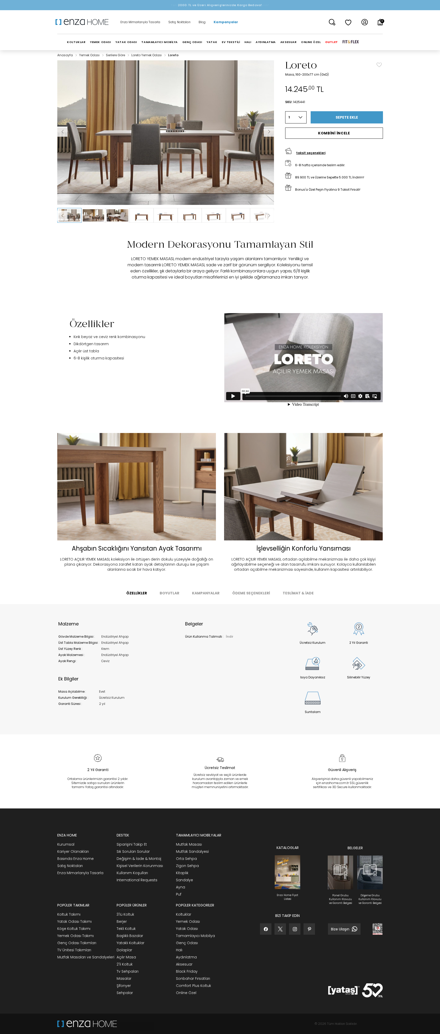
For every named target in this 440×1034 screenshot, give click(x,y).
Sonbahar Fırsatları (193, 978)
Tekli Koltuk (126, 928)
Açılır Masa (126, 957)
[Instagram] (294, 929)
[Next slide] (269, 216)
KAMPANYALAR (205, 593)
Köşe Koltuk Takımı (73, 928)
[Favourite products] (348, 22)
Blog (202, 22)
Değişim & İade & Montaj (139, 858)
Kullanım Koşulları (132, 872)
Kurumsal (65, 844)
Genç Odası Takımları (76, 942)
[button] (69, 215)
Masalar (124, 978)
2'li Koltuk (125, 964)
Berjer (122, 921)
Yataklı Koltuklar (130, 942)
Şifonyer (124, 985)
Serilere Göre (116, 55)
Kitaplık (182, 872)
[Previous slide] (62, 216)
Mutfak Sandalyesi (192, 851)
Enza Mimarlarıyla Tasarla (140, 22)
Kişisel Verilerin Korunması (140, 865)
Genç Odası (187, 942)
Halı (179, 950)
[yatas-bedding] (135, 1024)
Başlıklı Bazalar (130, 935)
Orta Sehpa (186, 858)
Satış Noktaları (179, 22)
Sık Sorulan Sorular (133, 851)
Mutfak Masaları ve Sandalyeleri (85, 957)
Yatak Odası (187, 928)
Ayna (180, 887)
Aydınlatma (186, 957)
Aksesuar (184, 964)
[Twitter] (280, 929)
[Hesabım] (365, 22)
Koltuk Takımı (68, 914)
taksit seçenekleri (310, 153)
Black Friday (187, 971)
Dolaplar (124, 950)
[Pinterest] (309, 929)
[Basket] (380, 22)
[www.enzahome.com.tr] (87, 1024)
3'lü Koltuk (125, 914)
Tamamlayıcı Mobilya (195, 935)
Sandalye (184, 880)
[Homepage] (83, 22)
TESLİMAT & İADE (298, 593)
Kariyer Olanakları (73, 851)
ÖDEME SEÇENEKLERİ (251, 593)
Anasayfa (65, 55)
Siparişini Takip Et (132, 844)
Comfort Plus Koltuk (193, 985)
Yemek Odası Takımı (75, 935)
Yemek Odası (89, 55)
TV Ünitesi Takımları (74, 950)
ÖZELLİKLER (136, 593)
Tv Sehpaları (128, 971)
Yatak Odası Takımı (74, 921)
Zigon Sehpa (187, 865)
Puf (178, 894)
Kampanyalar (226, 22)
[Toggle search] (332, 22)
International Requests (137, 880)
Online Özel (186, 992)
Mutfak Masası (189, 844)
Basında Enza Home (75, 858)
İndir (229, 636)
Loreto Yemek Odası (146, 55)
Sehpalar (125, 992)
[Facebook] (265, 929)
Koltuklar (183, 914)
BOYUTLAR (169, 593)
